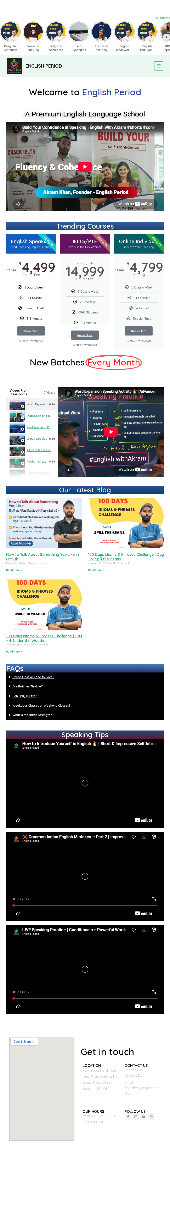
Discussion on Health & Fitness (47, 416)
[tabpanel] (111, 432)
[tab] (32, 404)
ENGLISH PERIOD (43, 66)
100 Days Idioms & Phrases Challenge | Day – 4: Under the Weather (44, 638)
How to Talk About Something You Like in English (42, 556)
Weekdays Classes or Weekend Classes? (41, 705)
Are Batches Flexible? (27, 686)
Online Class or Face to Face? (33, 677)
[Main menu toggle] (158, 66)
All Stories (163, 18)
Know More (31, 331)
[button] (85, 677)
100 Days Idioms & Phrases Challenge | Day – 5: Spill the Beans (126, 556)
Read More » (14, 570)
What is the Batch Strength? (32, 715)
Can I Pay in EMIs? (24, 696)
